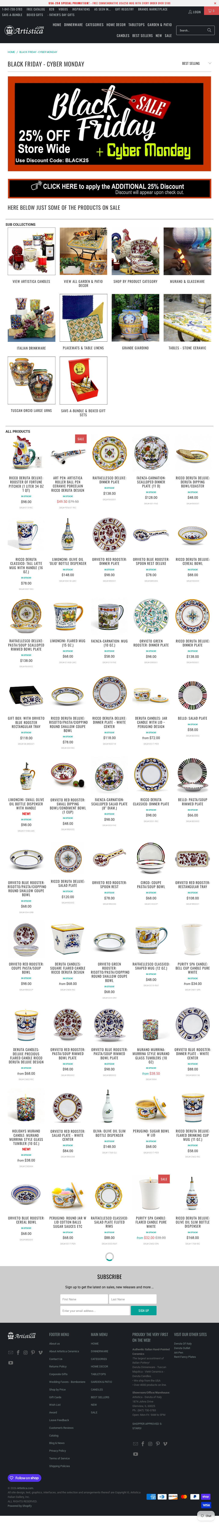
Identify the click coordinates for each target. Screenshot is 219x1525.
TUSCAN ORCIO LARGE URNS (31, 387)
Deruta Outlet (182, 1348)
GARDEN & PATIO (101, 1381)
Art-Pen (178, 1352)
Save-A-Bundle (12, 14)
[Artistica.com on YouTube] (11, 1363)
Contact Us (55, 1359)
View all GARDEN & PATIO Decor (83, 258)
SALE (94, 1412)
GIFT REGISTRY (124, 9)
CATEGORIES (99, 1359)
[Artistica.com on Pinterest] (33, 1353)
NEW (94, 1404)
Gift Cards (55, 1397)
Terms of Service (59, 1458)
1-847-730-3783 (12, 9)
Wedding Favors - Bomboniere (67, 1381)
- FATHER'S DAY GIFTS (61, 14)
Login (197, 12)
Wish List (55, 1404)
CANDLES (97, 1389)
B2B (51, 9)
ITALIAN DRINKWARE (31, 322)
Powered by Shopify (20, 1505)
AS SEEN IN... (102, 9)
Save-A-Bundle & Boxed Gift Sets (83, 387)
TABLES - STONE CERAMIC (187, 322)
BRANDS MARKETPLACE (153, 9)
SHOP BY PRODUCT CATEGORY (135, 258)
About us (54, 1343)
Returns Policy (58, 1366)
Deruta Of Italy (183, 1343)
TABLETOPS (98, 1374)
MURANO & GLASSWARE (187, 258)
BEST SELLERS (100, 1397)
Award (53, 1412)
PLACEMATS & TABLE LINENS (83, 322)
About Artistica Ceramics (64, 1351)
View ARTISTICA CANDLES (31, 258)
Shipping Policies (59, 1466)
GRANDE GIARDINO (135, 322)
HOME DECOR (99, 1366)
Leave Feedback (59, 1420)
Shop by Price (57, 1389)
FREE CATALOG (36, 9)
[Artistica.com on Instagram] (25, 1353)
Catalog (53, 1435)
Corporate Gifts (58, 1374)
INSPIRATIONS (81, 9)
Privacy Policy (57, 1450)
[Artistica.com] (24, 30)
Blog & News (57, 1443)
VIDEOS (63, 9)
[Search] (209, 30)
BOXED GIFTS (35, 14)
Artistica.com (25, 1488)
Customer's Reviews (61, 1427)
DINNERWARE (99, 1351)
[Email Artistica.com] (11, 1353)
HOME (95, 1343)
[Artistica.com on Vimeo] (40, 1353)
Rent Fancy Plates (185, 1356)
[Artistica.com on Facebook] (18, 1353)
